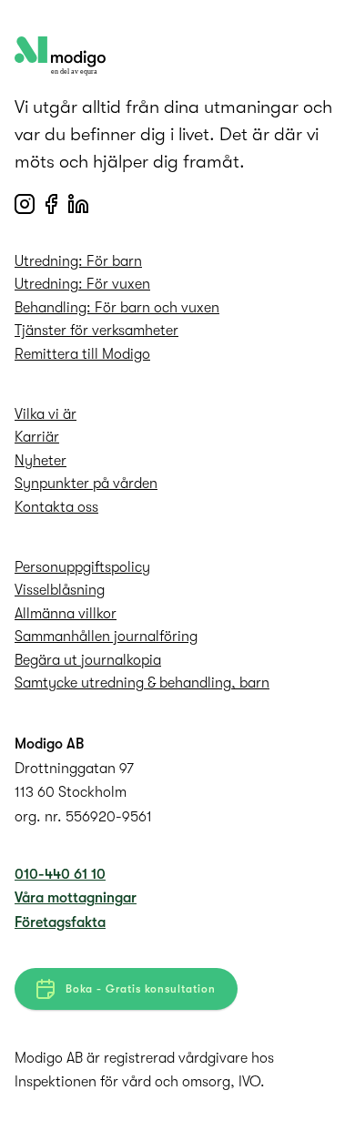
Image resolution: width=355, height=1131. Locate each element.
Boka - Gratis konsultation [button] (141, 989)
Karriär (37, 437)
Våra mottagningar (76, 898)
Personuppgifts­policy (82, 567)
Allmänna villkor (66, 614)
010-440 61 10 (60, 874)
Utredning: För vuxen (82, 284)
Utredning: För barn (78, 261)
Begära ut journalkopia (88, 660)
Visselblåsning (60, 590)
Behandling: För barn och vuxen (117, 308)
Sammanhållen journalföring (106, 636)
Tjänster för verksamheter (96, 330)
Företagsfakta (60, 922)
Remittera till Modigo (82, 354)
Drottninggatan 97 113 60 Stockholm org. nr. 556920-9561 (83, 792)
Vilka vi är (45, 414)
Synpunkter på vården (86, 483)
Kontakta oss (56, 507)
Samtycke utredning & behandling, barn (142, 683)
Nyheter (40, 461)
